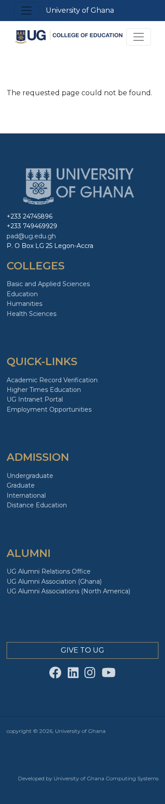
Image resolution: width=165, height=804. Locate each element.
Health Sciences (31, 314)
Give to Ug (82, 650)
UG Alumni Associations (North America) (68, 591)
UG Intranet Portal (35, 399)
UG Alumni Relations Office (49, 571)
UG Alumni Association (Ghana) (54, 581)
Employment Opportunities (49, 409)
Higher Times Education (44, 390)
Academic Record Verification (52, 380)
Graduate (21, 485)
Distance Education (37, 505)
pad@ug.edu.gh (31, 236)
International (26, 495)
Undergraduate (30, 476)
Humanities (24, 304)
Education (22, 294)
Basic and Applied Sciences (48, 284)
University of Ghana (80, 10)
